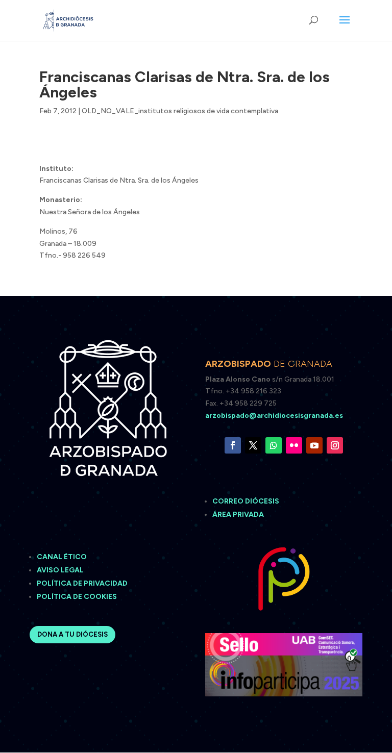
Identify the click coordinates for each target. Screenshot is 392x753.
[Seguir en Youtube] (314, 445)
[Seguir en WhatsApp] (273, 445)
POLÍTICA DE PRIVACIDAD (82, 583)
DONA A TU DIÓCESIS (72, 634)
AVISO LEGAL (61, 570)
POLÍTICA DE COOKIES (77, 596)
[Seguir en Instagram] (335, 445)
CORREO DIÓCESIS (245, 501)
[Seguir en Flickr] (294, 445)
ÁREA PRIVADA (238, 514)
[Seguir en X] (253, 445)
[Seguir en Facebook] (233, 445)
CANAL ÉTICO (62, 557)
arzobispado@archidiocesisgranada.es (274, 415)
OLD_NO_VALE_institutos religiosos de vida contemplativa (180, 111)
